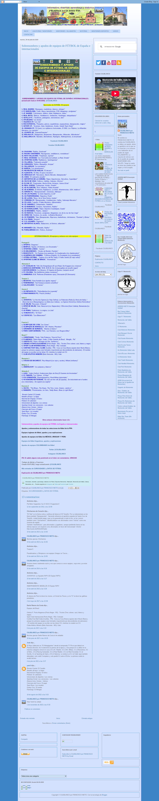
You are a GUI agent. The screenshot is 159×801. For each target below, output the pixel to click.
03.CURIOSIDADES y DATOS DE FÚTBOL (43, 491)
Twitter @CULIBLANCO (57, 449)
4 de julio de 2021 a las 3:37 (36, 661)
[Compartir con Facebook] (76, 488)
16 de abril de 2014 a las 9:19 (37, 568)
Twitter (56, 484)
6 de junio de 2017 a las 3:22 (36, 628)
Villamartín (121, 323)
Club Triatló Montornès (125, 360)
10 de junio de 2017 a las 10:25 (37, 638)
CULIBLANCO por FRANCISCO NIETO (44, 488)
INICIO (26, 31)
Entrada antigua (87, 718)
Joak (28, 643)
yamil (29, 665)
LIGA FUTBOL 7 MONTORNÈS (42, 31)
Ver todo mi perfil (123, 170)
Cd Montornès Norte (124, 357)
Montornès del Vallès (125, 320)
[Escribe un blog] (71, 488)
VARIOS (115, 31)
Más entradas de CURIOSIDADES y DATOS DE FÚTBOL (41, 468)
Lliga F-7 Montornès (124, 316)
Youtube (71, 484)
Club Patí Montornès (125, 367)
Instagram (49, 484)
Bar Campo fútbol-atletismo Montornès (124, 312)
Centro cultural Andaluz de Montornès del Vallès (126, 407)
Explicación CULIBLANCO (104, 259)
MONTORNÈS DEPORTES (100, 31)
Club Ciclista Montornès (126, 342)
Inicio (58, 718)
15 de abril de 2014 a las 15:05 (37, 556)
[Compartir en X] (74, 488)
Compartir (24, 739)
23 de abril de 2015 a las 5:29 (37, 589)
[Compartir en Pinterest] (78, 488)
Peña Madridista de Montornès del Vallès (125, 371)
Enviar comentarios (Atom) (61, 723)
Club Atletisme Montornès (126, 330)
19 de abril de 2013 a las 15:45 (37, 542)
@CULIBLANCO (51, 101)
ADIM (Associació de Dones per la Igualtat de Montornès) (126, 382)
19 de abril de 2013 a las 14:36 (37, 532)
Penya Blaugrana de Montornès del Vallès (125, 376)
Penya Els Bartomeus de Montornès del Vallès (126, 402)
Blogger (104, 795)
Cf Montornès (122, 326)
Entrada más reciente (27, 718)
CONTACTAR (28, 34)
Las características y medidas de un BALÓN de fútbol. (108, 167)
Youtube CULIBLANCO (56, 145)
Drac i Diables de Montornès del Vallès (125, 392)
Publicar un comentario (32, 709)
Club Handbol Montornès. (126, 363)
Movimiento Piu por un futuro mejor (125, 412)
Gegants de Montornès (125, 387)
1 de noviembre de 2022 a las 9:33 (38, 705)
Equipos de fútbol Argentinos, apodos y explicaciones (41, 441)
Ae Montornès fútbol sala (126, 350)
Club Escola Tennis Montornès (124, 346)
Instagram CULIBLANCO (57, 454)
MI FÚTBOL (83, 31)
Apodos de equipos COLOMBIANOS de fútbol (38, 445)
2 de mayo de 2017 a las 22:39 (37, 601)
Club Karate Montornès (125, 338)
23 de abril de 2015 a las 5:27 (37, 578)
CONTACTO (99, 263)
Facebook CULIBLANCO (59, 141)
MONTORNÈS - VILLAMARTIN (66, 31)
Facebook (63, 484)
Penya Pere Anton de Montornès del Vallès (125, 397)
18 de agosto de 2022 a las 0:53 (38, 694)
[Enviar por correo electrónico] (69, 488)
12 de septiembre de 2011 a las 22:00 (39, 507)
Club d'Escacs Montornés (126, 353)
